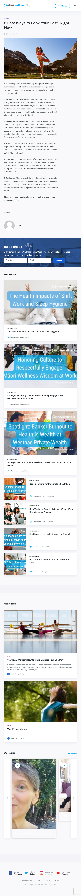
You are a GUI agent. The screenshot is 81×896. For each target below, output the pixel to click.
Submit (59, 260)
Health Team (14, 674)
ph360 (57, 881)
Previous (7, 798)
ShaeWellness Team (16, 337)
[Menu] (75, 6)
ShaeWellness (12, 328)
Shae (8, 34)
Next (74, 798)
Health (6, 18)
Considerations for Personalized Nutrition (49, 484)
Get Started (62, 6)
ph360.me (16, 200)
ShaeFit (47, 881)
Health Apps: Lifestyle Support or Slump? (49, 534)
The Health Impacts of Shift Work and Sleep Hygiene (33, 332)
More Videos (72, 753)
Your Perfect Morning (17, 729)
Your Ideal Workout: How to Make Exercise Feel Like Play (35, 660)
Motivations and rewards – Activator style (34, 833)
